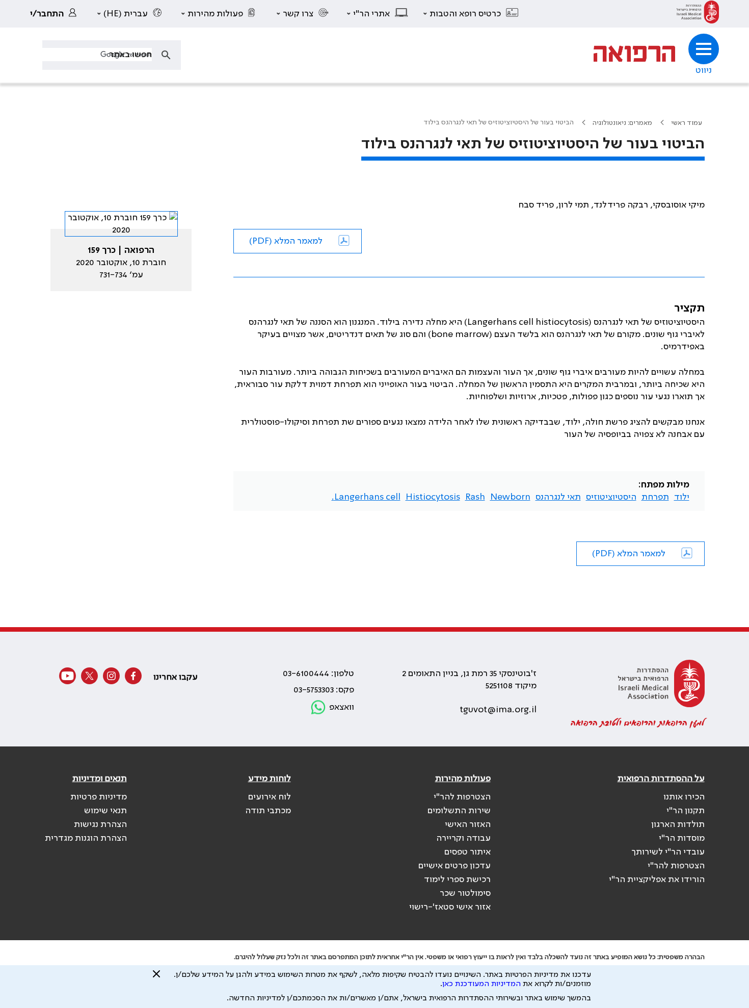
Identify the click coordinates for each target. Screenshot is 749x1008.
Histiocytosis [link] (433, 497)
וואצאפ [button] (341, 707)
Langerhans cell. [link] (366, 497)
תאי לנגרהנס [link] (558, 497)
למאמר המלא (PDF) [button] (286, 241)
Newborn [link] (510, 497)
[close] (156, 978)
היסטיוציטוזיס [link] (611, 497)
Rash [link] (475, 497)
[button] (471, 14)
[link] (698, 14)
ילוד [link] (681, 497)
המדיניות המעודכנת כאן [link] (481, 984)
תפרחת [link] (655, 497)
